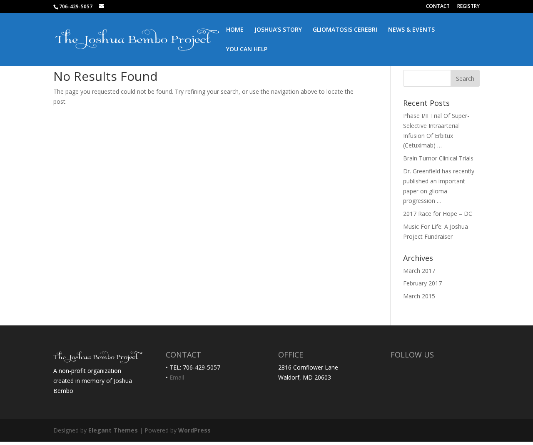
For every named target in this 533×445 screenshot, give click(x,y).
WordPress (194, 430)
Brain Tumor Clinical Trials (438, 158)
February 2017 (422, 283)
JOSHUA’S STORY (278, 30)
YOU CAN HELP (246, 49)
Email (176, 377)
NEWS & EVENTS (411, 30)
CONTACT (438, 7)
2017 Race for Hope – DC (437, 214)
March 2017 (419, 271)
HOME (235, 30)
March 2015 (419, 296)
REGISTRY (468, 7)
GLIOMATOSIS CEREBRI (345, 30)
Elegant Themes (113, 430)
